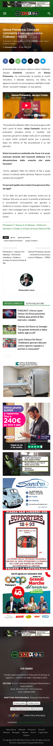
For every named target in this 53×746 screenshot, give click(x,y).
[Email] (30, 61)
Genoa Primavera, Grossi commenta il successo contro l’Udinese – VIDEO (39, 255)
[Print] (36, 61)
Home (3, 20)
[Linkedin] (24, 61)
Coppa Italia (43, 732)
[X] (11, 61)
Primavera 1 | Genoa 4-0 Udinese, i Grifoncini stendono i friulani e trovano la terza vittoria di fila (14, 257)
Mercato (6, 732)
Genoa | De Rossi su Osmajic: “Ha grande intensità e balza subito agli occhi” (33, 329)
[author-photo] (26, 286)
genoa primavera (24, 237)
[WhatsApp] (18, 61)
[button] (4, 13)
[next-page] (8, 355)
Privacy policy (20, 703)
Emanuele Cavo (11, 47)
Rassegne (16, 732)
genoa (13, 237)
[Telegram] (43, 61)
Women (25, 732)
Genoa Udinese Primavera (13, 241)
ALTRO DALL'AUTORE (35, 303)
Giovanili (41, 729)
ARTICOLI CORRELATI (13, 303)
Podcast (26, 735)
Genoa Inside (13, 20)
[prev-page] (4, 355)
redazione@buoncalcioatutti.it (31, 722)
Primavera (32, 729)
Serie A (33, 732)
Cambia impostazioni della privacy (26, 709)
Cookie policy (34, 703)
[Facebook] (5, 61)
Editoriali (21, 729)
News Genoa (11, 729)
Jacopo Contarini (31, 241)
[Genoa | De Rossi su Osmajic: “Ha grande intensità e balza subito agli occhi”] (9, 329)
